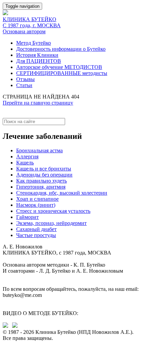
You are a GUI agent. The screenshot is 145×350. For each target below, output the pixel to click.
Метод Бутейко (33, 43)
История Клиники (37, 55)
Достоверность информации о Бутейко (61, 49)
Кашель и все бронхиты (43, 168)
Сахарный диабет (36, 229)
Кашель (25, 162)
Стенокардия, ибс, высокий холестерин (61, 193)
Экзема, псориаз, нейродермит (51, 223)
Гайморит (27, 217)
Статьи (24, 85)
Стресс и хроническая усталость (53, 211)
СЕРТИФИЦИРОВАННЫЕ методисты (61, 73)
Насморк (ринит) (35, 205)
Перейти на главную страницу (38, 103)
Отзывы (25, 79)
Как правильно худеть (41, 181)
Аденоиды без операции (44, 175)
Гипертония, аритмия (40, 187)
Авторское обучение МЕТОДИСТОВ (59, 67)
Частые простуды (36, 235)
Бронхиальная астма (39, 150)
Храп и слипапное (37, 199)
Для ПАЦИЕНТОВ (38, 61)
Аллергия (27, 156)
